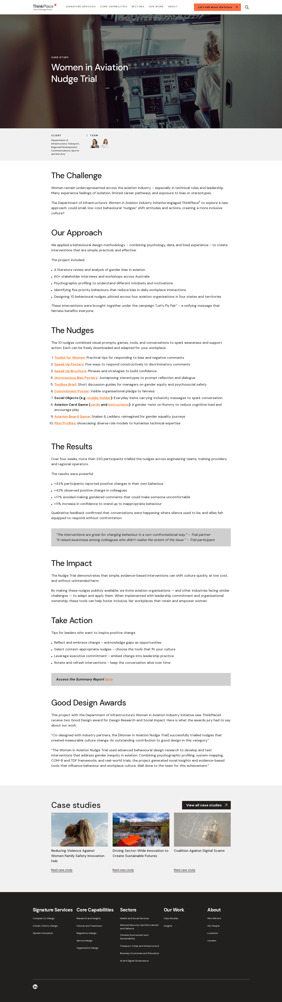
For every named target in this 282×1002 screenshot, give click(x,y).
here (109, 679)
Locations (212, 933)
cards (95, 404)
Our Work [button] (156, 6)
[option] (141, 70)
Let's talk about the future (215, 7)
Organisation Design (87, 947)
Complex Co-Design (44, 918)
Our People (213, 925)
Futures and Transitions (89, 925)
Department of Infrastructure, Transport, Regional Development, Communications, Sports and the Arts (65, 147)
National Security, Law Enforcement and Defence (139, 927)
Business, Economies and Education (139, 953)
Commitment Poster (71, 391)
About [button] (172, 6)
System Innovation (43, 933)
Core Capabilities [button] (113, 6)
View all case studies (204, 805)
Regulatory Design (86, 933)
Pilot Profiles (64, 423)
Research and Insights (89, 918)
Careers (211, 940)
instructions (118, 404)
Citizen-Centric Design (45, 925)
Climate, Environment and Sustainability (134, 937)
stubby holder (99, 398)
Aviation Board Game (72, 416)
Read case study (62, 870)
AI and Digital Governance (134, 960)
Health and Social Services (134, 918)
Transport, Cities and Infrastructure (139, 946)
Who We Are (214, 918)
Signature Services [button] (81, 6)
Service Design (84, 940)
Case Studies (171, 918)
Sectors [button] (138, 6)
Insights (168, 925)
